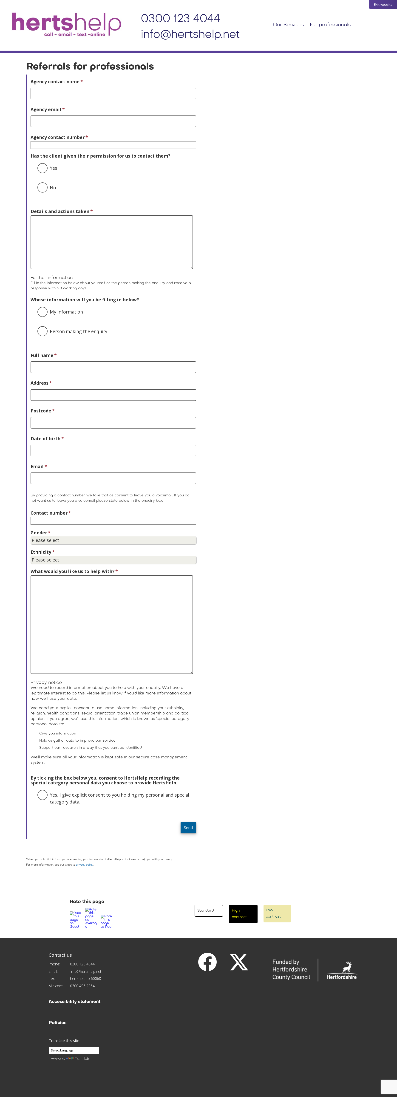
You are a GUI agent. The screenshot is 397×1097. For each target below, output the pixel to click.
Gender (41, 533)
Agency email (48, 109)
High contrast (239, 914)
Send (188, 827)
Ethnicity (43, 552)
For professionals (330, 25)
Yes (53, 168)
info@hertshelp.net (190, 35)
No (53, 187)
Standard (205, 911)
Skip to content (7, 3)
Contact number (51, 513)
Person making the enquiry (78, 331)
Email (39, 466)
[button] (77, 920)
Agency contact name (57, 81)
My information (66, 312)
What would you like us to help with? (74, 571)
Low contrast (273, 913)
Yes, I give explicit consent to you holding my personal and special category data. (119, 798)
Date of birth (47, 438)
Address (41, 383)
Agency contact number (59, 137)
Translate (82, 1058)
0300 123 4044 (180, 19)
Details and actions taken (62, 211)
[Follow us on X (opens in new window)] (239, 962)
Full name (44, 355)
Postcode (43, 411)
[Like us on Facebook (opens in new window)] (207, 962)
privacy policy (84, 865)
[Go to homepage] (67, 25)
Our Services (288, 25)
